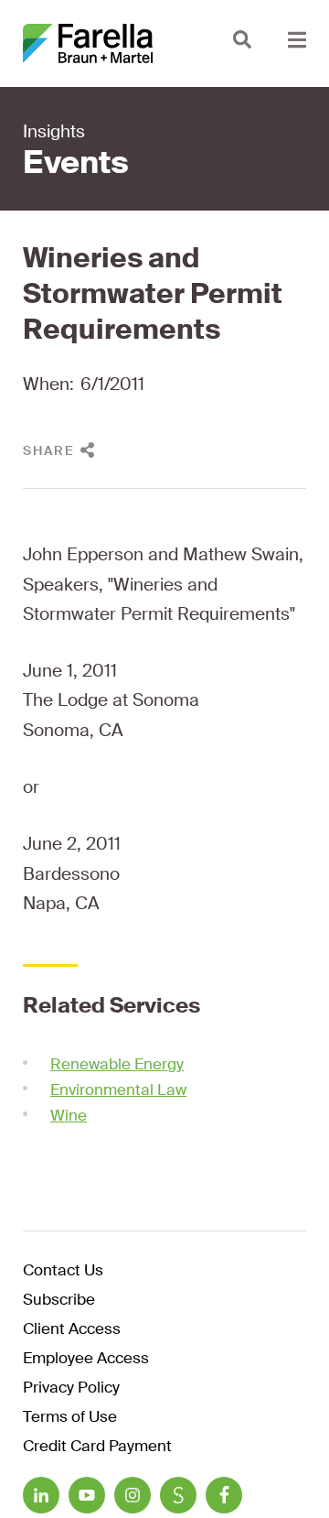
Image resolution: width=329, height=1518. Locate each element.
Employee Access (86, 1359)
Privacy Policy (71, 1388)
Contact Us (63, 1271)
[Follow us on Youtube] (87, 1495)
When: (48, 384)
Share (49, 450)
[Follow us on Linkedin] (41, 1495)
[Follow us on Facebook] (224, 1495)
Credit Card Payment (97, 1447)
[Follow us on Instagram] (132, 1495)
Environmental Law (118, 1089)
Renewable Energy (117, 1064)
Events (76, 163)
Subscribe (59, 1300)
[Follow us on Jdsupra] (178, 1495)
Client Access (72, 1330)
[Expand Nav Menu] (297, 39)
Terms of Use (70, 1417)
